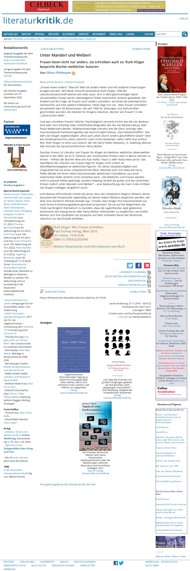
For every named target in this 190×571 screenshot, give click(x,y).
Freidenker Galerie (171, 260)
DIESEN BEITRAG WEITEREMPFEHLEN (125, 276)
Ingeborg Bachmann (15, 256)
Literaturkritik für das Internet (171, 504)
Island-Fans (162, 431)
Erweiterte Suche (15, 565)
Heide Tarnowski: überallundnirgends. (15, 315)
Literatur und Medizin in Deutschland (17, 378)
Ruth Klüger (62, 227)
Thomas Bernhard (13, 226)
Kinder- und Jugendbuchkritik (170, 517)
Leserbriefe (47, 561)
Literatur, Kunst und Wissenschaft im (17, 435)
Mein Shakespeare (14, 207)
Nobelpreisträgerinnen (171, 333)
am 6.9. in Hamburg (174, 309)
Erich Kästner (163, 499)
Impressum (152, 561)
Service (83, 34)
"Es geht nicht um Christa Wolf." (16, 340)
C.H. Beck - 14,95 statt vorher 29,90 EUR (172, 103)
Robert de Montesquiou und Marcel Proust (17, 368)
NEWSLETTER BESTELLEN (132, 285)
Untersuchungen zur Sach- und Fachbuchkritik (169, 511)
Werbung (9, 569)
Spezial (40, 34)
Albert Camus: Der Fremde (171, 267)
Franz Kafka (10, 422)
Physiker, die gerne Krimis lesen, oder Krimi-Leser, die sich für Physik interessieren (170, 440)
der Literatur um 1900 (167, 465)
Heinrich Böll (11, 197)
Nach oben (152, 565)
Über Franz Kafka (171, 325)
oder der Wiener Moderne (169, 471)
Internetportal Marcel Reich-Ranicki (15, 266)
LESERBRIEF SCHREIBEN (132, 272)
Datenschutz (169, 561)
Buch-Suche (38, 565)
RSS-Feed (9, 561)
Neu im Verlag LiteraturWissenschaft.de (95, 472)
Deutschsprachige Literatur (78, 38)
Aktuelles (11, 34)
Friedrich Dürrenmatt (14, 216)
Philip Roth (27, 194)
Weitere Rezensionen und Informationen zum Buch (89, 246)
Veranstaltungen (63, 565)
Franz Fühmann (23, 241)
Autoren (69, 34)
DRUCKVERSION (137, 280)
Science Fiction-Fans (166, 447)
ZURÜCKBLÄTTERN (52, 49)
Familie (8, 76)
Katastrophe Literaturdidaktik (171, 290)
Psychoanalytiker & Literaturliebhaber (166, 454)
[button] (130, 265)
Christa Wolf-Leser (165, 481)
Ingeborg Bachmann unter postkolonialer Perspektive (169, 524)
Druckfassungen (85, 561)
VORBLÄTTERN (141, 49)
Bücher (53, 34)
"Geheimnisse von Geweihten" (171, 279)
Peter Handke (23, 247)
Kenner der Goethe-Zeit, (168, 460)
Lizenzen (123, 316)
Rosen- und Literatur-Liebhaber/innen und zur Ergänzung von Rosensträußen (168, 418)
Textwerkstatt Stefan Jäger (171, 340)
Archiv (26, 34)
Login (130, 34)
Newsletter (87, 565)
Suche (149, 34)
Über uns (115, 34)
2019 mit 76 (10, 333)
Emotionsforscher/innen (168, 476)
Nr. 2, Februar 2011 (48, 38)
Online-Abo (10, 109)
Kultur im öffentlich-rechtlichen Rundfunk (15, 61)
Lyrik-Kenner (162, 427)
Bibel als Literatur (18, 457)
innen (178, 481)
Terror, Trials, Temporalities (14, 395)
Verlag (183, 18)
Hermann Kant (12, 211)
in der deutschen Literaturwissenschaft (15, 471)
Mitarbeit (99, 34)
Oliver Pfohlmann (58, 73)
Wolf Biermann (19, 204)
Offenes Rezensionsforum (18, 81)
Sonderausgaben (14, 185)
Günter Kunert (12, 194)
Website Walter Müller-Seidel (171, 556)
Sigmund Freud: (18, 448)
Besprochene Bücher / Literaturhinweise (62, 82)
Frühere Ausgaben (24, 38)
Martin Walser (15, 201)
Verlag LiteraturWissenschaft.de (73, 391)
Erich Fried (9, 234)
